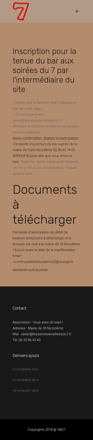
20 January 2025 (26, 390)
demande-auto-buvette (30, 270)
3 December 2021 (26, 369)
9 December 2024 (26, 380)
